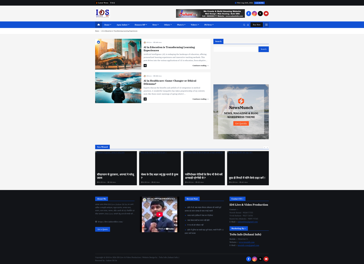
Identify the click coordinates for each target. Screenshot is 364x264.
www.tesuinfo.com (246, 242)
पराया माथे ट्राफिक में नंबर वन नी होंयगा (200, 215)
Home (107, 25)
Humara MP (140, 25)
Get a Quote (103, 229)
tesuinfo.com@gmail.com (248, 245)
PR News (208, 25)
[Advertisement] (241, 68)
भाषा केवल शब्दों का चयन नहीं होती (198, 220)
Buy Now (256, 24)
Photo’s (180, 25)
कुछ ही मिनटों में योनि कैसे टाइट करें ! (247, 178)
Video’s (194, 25)
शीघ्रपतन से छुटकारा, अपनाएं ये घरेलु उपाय (115, 176)
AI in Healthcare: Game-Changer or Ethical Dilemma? (170, 82)
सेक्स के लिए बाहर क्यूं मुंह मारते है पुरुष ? (159, 176)
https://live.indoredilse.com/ (110, 221)
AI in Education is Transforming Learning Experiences (119, 31)
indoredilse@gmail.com (248, 222)
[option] (116, 168)
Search (218, 41)
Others (167, 25)
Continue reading (200, 65)
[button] (264, 147)
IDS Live (149, 42)
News (154, 25)
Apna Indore (122, 25)
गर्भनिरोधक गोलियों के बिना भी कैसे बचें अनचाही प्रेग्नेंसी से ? (203, 176)
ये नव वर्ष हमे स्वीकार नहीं (195, 225)
